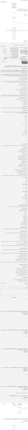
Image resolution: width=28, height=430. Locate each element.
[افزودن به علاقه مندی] (25, 424)
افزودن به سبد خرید (3, 61)
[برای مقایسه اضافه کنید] (26, 424)
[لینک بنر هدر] (14, 215)
